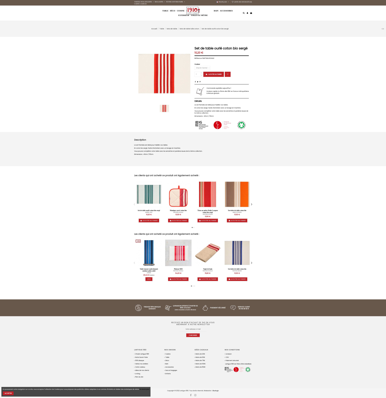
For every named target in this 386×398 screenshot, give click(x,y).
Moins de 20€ (200, 354)
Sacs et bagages (171, 370)
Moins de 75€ (200, 360)
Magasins (159, 2)
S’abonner (193, 335)
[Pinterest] (200, 82)
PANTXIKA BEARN (237, 271)
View (149, 279)
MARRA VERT (148, 212)
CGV (227, 357)
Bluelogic (216, 391)
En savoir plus (144, 389)
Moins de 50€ (200, 357)
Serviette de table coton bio (237, 210)
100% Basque (139, 360)
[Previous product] (382, 28)
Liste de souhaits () (243, 2)
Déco (167, 360)
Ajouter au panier (215, 74)
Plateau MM (178, 269)
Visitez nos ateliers (143, 2)
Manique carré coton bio (178, 210)
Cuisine (167, 354)
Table (167, 357)
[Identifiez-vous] (247, 13)
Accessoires (169, 367)
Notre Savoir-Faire (174, 2)
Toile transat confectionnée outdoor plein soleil (149, 270)
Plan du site (139, 377)
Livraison (229, 354)
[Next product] (383, 28)
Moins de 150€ (200, 367)
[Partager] (195, 82)
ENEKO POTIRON (237, 212)
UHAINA (149, 273)
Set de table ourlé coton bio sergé (149, 210)
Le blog (137, 374)
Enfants (168, 374)
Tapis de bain (207, 269)
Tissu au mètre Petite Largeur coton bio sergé (208, 211)
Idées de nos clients (142, 370)
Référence (198, 58)
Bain (166, 364)
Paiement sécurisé (232, 360)
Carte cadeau (140, 4)
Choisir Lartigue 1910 (142, 354)
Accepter (8, 393)
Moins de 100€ (201, 364)
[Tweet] (197, 82)
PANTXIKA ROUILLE (178, 212)
